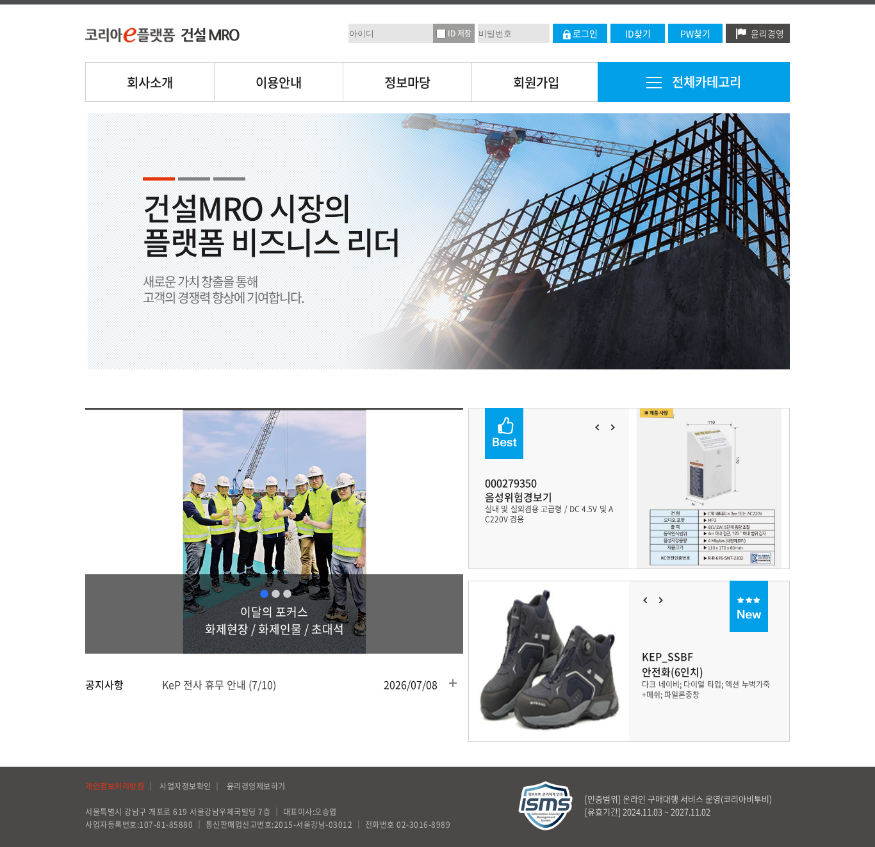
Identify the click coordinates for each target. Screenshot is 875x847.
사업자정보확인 (185, 786)
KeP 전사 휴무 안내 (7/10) (219, 684)
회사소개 (150, 82)
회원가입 (536, 82)
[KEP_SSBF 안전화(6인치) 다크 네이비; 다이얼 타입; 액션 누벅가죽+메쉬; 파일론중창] (549, 587)
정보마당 (407, 82)
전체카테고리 (705, 81)
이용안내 (279, 82)
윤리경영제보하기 (256, 786)
